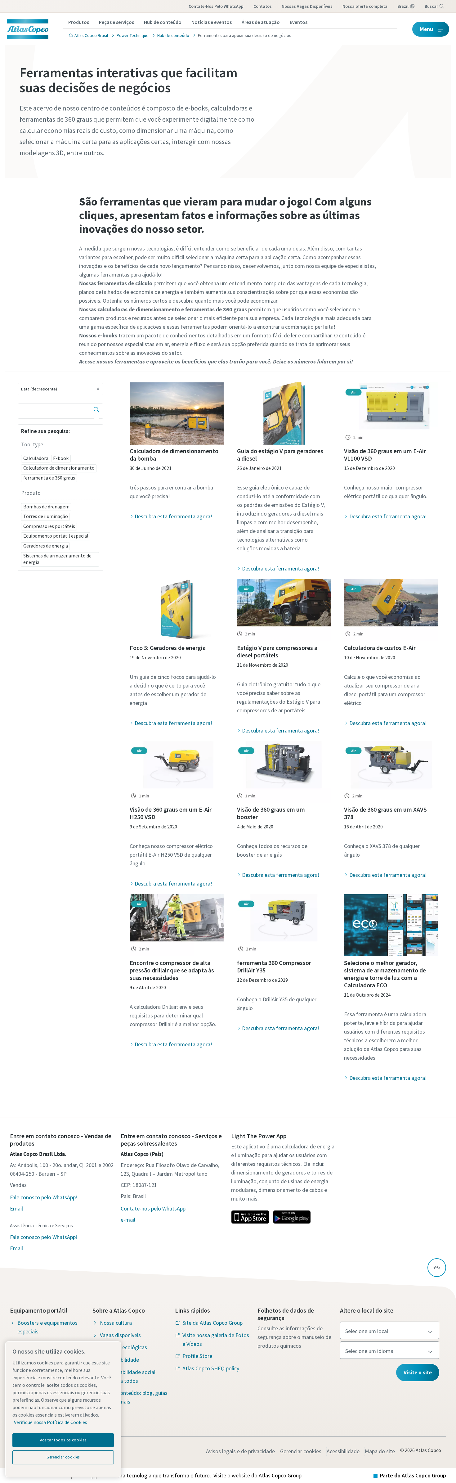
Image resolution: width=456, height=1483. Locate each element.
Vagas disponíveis (120, 1335)
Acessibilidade (343, 1451)
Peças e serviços (116, 22)
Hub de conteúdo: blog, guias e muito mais (134, 1397)
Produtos (78, 22)
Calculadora (35, 458)
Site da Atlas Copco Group (212, 1322)
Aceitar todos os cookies (63, 1440)
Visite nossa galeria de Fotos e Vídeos (215, 1339)
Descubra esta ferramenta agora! (173, 516)
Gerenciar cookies (300, 1451)
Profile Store (197, 1355)
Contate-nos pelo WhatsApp (216, 6)
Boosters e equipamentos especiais (47, 1327)
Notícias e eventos (211, 22)
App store (250, 1217)
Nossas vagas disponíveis (307, 6)
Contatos (262, 6)
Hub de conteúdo (162, 22)
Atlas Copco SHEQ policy (210, 1368)
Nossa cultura (116, 1322)
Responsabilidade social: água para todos (128, 1376)
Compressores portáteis (49, 526)
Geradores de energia (45, 546)
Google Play (292, 1217)
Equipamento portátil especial (55, 536)
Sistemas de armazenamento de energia (57, 559)
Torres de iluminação (45, 516)
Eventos (298, 22)
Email (16, 1208)
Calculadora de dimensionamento (59, 468)
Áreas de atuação (261, 22)
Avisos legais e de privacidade (240, 1451)
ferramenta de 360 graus (49, 478)
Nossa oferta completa (364, 6)
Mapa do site (380, 1451)
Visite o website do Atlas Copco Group (257, 1475)
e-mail (128, 1219)
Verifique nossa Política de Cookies (50, 1422)
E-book (61, 458)
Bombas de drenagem (46, 506)
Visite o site (418, 1372)
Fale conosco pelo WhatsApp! (44, 1197)
